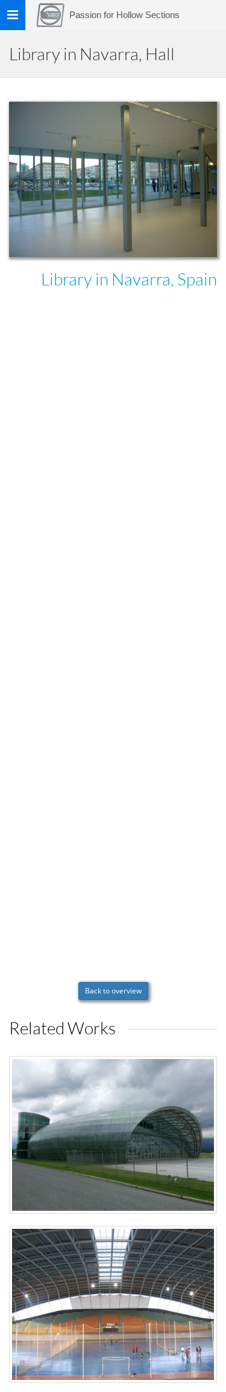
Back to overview (113, 991)
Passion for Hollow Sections (124, 15)
